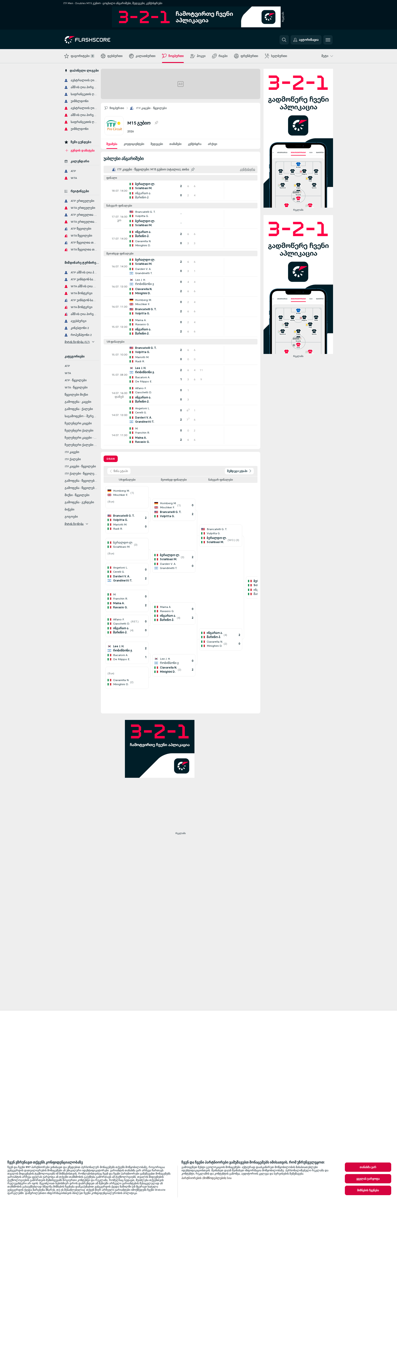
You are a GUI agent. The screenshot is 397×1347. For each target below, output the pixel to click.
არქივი (212, 144)
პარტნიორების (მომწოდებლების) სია (206, 1178)
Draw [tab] (110, 458)
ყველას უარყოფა (368, 1178)
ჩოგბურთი (117, 108)
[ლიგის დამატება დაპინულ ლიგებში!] (156, 123)
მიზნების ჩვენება (368, 1190)
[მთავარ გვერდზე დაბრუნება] (96, 40)
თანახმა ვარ (368, 1167)
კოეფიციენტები (134, 144)
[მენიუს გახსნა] (328, 39)
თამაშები (175, 144)
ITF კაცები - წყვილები (151, 108)
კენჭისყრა (194, 144)
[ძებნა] (284, 39)
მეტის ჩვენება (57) (77, 342)
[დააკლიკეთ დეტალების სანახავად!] (180, 191)
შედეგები (157, 144)
